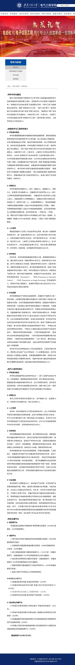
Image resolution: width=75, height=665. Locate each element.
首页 (9, 86)
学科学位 (24, 86)
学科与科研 (16, 86)
